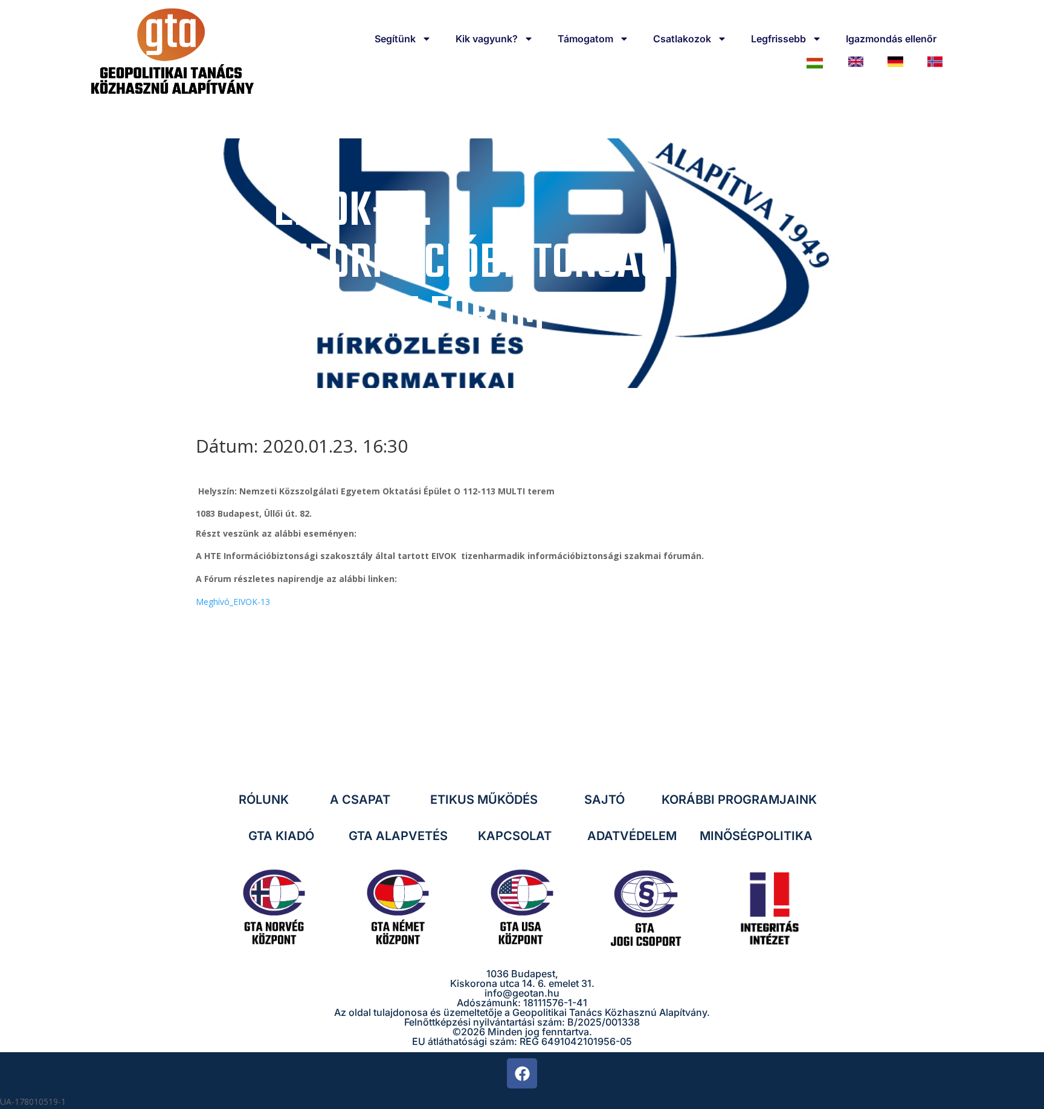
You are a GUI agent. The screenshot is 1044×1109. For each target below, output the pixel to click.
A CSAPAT (360, 799)
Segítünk (395, 39)
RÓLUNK (264, 799)
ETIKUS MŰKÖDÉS (484, 799)
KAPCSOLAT (515, 836)
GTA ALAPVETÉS (398, 836)
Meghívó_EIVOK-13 (233, 601)
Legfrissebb (778, 39)
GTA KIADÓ (281, 836)
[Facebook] (522, 1073)
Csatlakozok (682, 39)
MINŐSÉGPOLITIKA (756, 836)
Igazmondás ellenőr (891, 39)
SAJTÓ (604, 799)
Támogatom (585, 39)
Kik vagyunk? (487, 39)
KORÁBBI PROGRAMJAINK (739, 799)
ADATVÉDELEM (632, 836)
